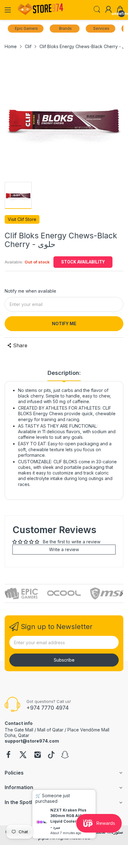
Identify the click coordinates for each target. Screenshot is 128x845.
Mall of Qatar (50, 729)
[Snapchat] (65, 755)
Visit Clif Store (22, 219)
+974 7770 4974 (47, 707)
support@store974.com (32, 741)
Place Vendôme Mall (88, 729)
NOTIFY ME (64, 323)
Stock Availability (83, 261)
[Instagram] (37, 755)
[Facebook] (8, 755)
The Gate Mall (19, 729)
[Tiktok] (51, 755)
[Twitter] (23, 755)
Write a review (64, 549)
